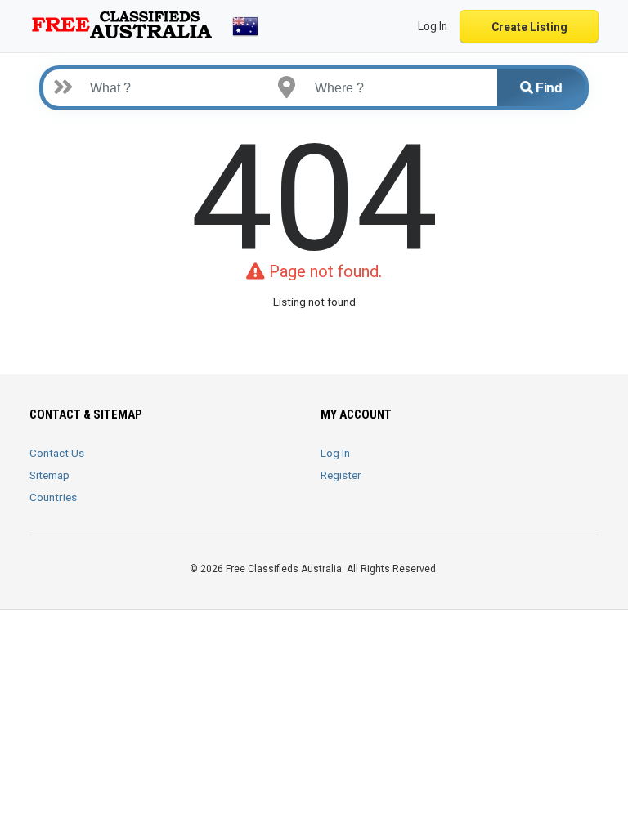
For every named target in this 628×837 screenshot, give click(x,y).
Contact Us (56, 452)
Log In (335, 452)
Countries (53, 497)
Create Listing (529, 27)
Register (341, 474)
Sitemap (49, 474)
